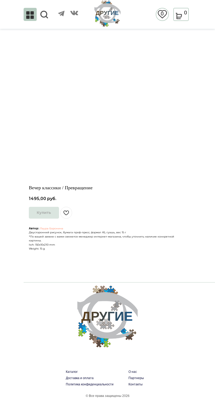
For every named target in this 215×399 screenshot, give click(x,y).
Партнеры (136, 378)
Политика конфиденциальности (90, 384)
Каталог (72, 372)
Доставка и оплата (80, 378)
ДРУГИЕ (107, 13)
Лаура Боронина (51, 228)
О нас (132, 372)
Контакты (135, 384)
